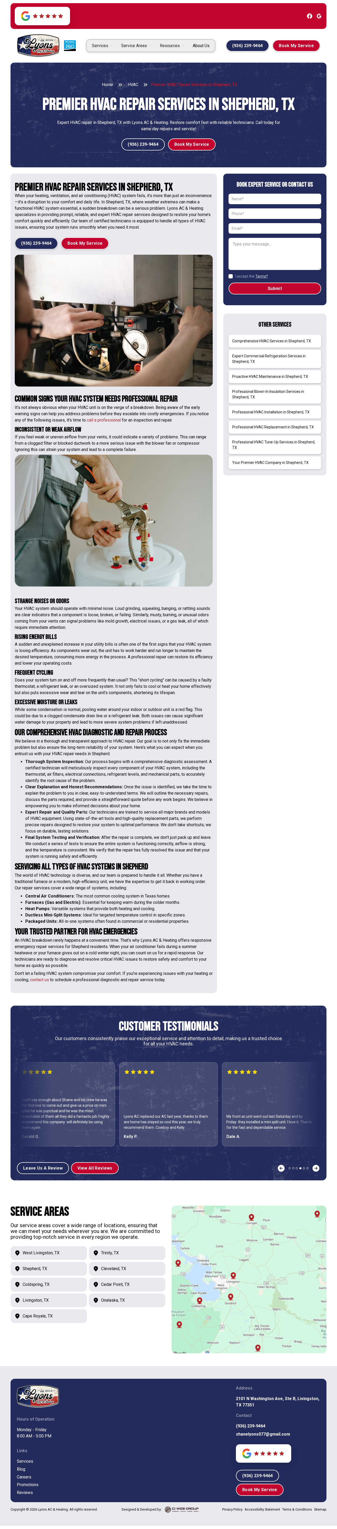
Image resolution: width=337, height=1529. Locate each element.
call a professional (104, 420)
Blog (21, 1469)
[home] (38, 45)
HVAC (133, 84)
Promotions (27, 1484)
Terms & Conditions (297, 1509)
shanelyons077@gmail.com (263, 1434)
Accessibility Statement (262, 1509)
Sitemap (320, 1509)
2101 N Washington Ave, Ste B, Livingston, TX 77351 (277, 1401)
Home (107, 84)
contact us (39, 979)
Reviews (25, 1492)
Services (25, 1461)
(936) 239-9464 (250, 1425)
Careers (24, 1477)
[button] (102, 46)
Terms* (261, 276)
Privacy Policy (232, 1509)
